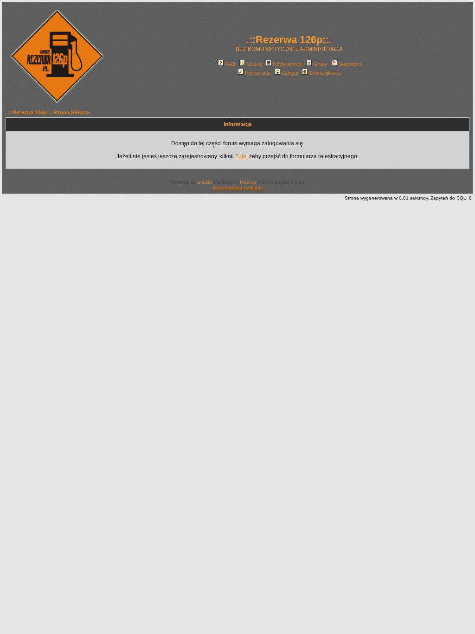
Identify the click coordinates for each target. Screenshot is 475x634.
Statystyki (350, 64)
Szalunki (253, 187)
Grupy (320, 64)
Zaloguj (290, 73)
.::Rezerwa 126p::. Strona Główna (48, 112)
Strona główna (325, 73)
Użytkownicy (287, 64)
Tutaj (241, 156)
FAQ (230, 64)
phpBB (205, 182)
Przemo (248, 182)
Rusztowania (227, 187)
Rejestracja (257, 73)
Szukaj (254, 64)
